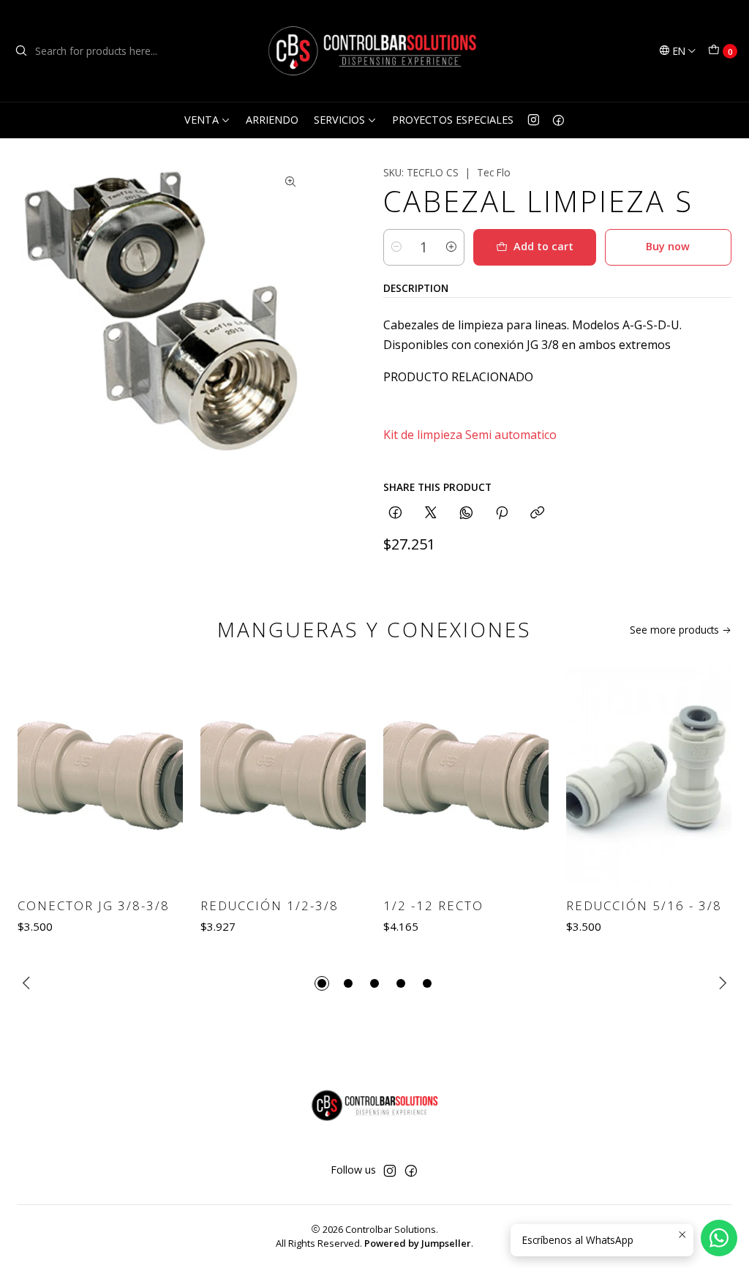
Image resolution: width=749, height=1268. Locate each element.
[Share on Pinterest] (501, 513)
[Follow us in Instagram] (534, 120)
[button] (322, 983)
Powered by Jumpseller (417, 1243)
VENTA (201, 120)
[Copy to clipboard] (537, 513)
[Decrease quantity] (396, 247)
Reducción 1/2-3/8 (269, 905)
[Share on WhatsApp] (466, 513)
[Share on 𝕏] (430, 513)
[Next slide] (720, 983)
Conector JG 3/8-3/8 (94, 905)
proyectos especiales (452, 120)
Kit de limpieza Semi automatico (470, 435)
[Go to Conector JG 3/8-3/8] (100, 776)
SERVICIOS (339, 120)
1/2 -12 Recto (433, 905)
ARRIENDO (272, 120)
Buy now (668, 246)
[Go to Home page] (374, 51)
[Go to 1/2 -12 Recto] (466, 776)
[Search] (21, 51)
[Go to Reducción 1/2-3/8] (283, 776)
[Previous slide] (28, 983)
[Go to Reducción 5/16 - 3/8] (648, 776)
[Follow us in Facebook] (558, 120)
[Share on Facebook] (395, 513)
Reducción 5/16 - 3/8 (644, 905)
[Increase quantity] (451, 247)
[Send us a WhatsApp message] (719, 1238)
